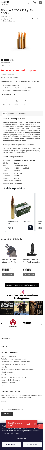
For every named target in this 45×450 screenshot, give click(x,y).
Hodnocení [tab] (23, 113)
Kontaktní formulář (8, 375)
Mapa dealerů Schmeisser (10, 380)
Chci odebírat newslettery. (13, 409)
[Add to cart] (30, 227)
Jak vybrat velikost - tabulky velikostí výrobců (17, 370)
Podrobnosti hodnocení (29, 19)
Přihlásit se (7, 414)
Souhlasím (32, 445)
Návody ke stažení (7, 372)
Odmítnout (11, 445)
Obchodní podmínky (8, 356)
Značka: (9, 21)
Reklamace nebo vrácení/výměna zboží (15, 362)
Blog (2, 385)
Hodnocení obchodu (8, 383)
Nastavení (21, 438)
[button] (3, 212)
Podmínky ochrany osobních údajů (13, 359)
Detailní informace (8, 94)
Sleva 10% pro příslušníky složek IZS (13, 364)
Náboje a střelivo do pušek (24, 160)
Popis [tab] (5, 113)
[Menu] (40, 3)
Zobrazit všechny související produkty (21, 285)
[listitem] (20, 212)
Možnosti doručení (7, 75)
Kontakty (4, 367)
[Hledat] (29, 3)
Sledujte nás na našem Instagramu (22, 296)
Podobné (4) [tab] (12, 113)
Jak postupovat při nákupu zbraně (13, 377)
